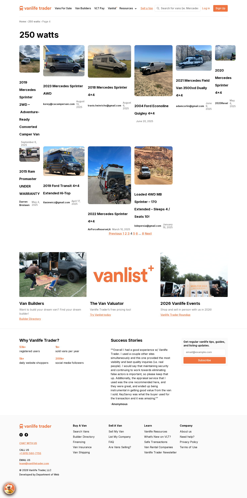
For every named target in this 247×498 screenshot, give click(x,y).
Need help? (187, 436)
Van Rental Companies (158, 447)
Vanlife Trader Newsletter (160, 452)
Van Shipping (81, 452)
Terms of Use (188, 447)
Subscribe (204, 360)
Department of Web (47, 474)
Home (22, 21)
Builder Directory (84, 436)
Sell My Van (116, 431)
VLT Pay (99, 8)
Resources (126, 8)
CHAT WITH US (28, 443)
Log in (206, 8)
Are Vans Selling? (120, 447)
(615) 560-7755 (32, 453)
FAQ (111, 442)
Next (148, 233)
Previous (115, 233)
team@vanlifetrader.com (34, 463)
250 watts (34, 21)
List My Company (120, 436)
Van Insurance (82, 447)
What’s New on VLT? (157, 436)
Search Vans (81, 431)
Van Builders (83, 8)
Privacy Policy (189, 442)
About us (186, 431)
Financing (79, 442)
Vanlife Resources (155, 431)
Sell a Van (147, 8)
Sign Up (220, 8)
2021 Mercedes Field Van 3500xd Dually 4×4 (193, 87)
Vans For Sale (63, 8)
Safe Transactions (155, 442)
